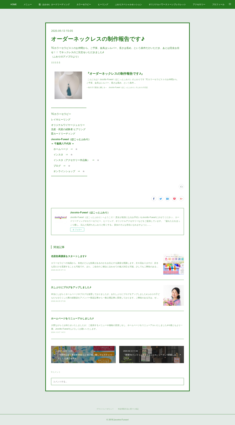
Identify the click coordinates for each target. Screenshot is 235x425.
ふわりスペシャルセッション (128, 4)
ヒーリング (103, 4)
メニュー (28, 4)
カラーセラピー (84, 4)
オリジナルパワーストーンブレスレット (167, 4)
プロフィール (218, 4)
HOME (13, 4)
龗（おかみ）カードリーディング (54, 4)
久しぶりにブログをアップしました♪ (71, 287)
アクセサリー (199, 4)
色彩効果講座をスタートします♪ (68, 256)
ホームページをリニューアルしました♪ (72, 318)
